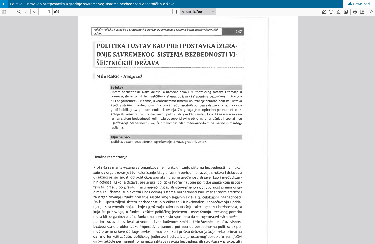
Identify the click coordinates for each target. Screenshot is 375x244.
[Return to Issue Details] (4, 4)
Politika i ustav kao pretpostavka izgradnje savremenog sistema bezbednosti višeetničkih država (92, 3)
